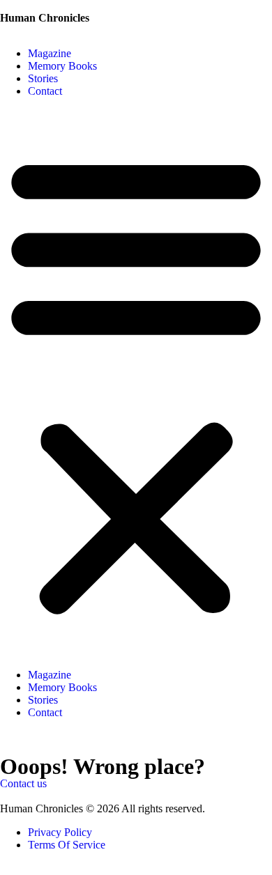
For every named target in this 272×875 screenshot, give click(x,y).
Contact (45, 91)
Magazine (49, 53)
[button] (136, 383)
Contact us (23, 783)
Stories (43, 78)
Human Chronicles (44, 18)
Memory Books (62, 66)
